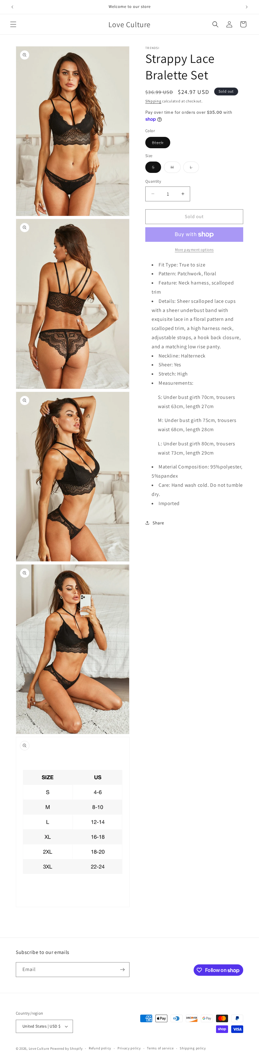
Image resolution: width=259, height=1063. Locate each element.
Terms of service (160, 1048)
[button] (13, 24)
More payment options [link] (194, 249)
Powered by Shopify (66, 1048)
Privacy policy (129, 1048)
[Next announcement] (247, 7)
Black (161, 143)
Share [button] (158, 523)
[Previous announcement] (12, 7)
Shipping (153, 101)
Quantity (153, 181)
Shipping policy (193, 1048)
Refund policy (100, 1048)
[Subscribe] (122, 969)
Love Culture (39, 1048)
